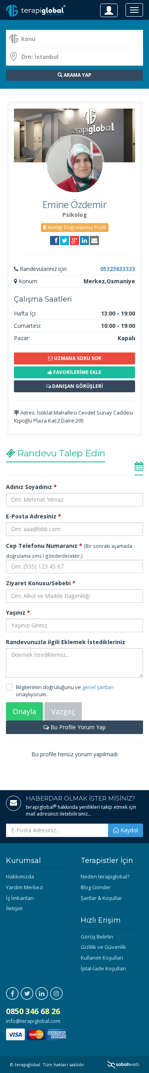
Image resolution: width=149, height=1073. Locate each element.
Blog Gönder (96, 887)
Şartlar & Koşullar (101, 898)
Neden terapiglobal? (105, 876)
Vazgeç (63, 711)
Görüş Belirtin (97, 936)
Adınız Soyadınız (31, 487)
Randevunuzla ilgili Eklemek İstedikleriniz (65, 642)
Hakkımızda (20, 876)
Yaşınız (18, 612)
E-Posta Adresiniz (33, 516)
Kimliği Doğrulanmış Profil (76, 227)
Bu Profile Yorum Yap (77, 727)
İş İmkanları (20, 898)
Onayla (24, 711)
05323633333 (117, 269)
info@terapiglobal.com (33, 1020)
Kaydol (128, 830)
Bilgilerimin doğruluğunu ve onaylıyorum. (65, 691)
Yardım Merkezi (24, 887)
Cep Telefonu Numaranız (44, 545)
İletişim (14, 908)
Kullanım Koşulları (102, 957)
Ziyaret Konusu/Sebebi (40, 583)
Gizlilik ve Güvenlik (103, 946)
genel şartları (98, 687)
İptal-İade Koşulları (103, 968)
